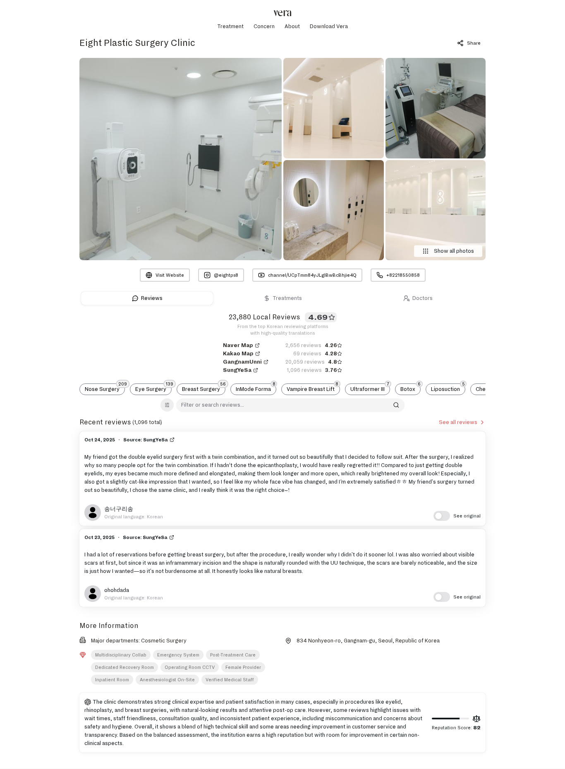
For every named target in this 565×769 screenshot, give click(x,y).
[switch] (457, 516)
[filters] (167, 405)
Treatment (230, 26)
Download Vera (329, 26)
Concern (264, 26)
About (292, 26)
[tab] (147, 298)
